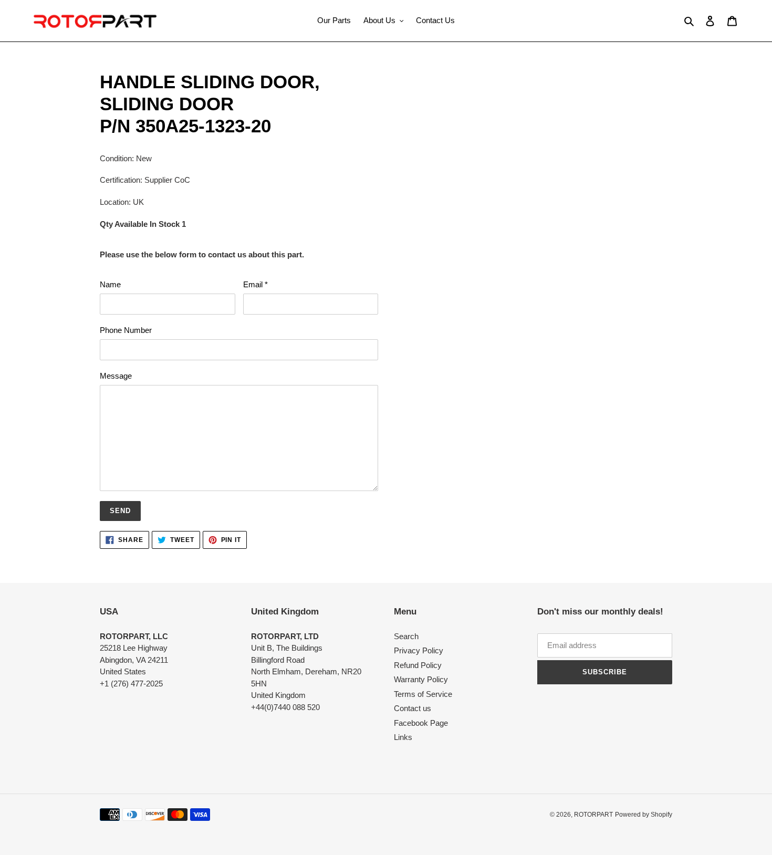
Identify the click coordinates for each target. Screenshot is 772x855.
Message (116, 375)
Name (110, 284)
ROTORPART (593, 814)
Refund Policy (418, 665)
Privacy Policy (418, 650)
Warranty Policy (421, 679)
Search (406, 636)
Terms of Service (423, 694)
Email (255, 284)
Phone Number (126, 330)
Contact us (412, 708)
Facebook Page (421, 722)
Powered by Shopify (643, 814)
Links (403, 737)
